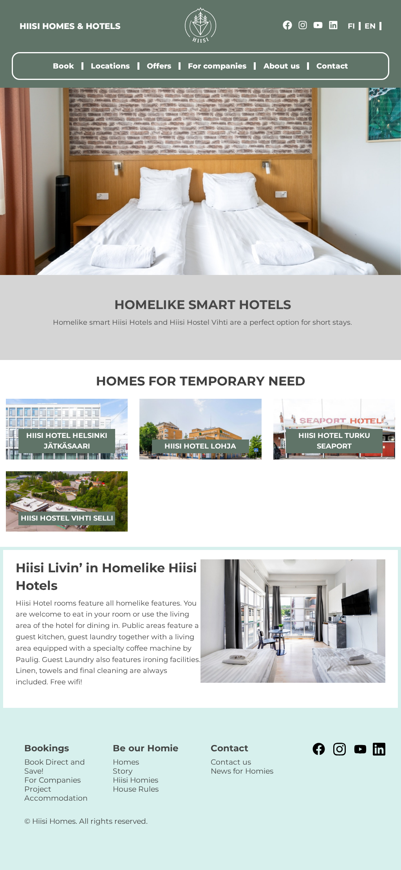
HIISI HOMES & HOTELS (70, 26)
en (370, 26)
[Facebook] (287, 26)
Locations (110, 66)
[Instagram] (302, 26)
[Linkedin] (333, 26)
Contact (332, 66)
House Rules (136, 789)
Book (63, 66)
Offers (159, 66)
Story (122, 771)
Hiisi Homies (135, 780)
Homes (126, 762)
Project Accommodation (56, 793)
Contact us (231, 762)
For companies (217, 66)
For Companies (52, 780)
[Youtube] (318, 26)
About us (282, 66)
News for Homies (242, 771)
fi (351, 26)
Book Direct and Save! (54, 766)
